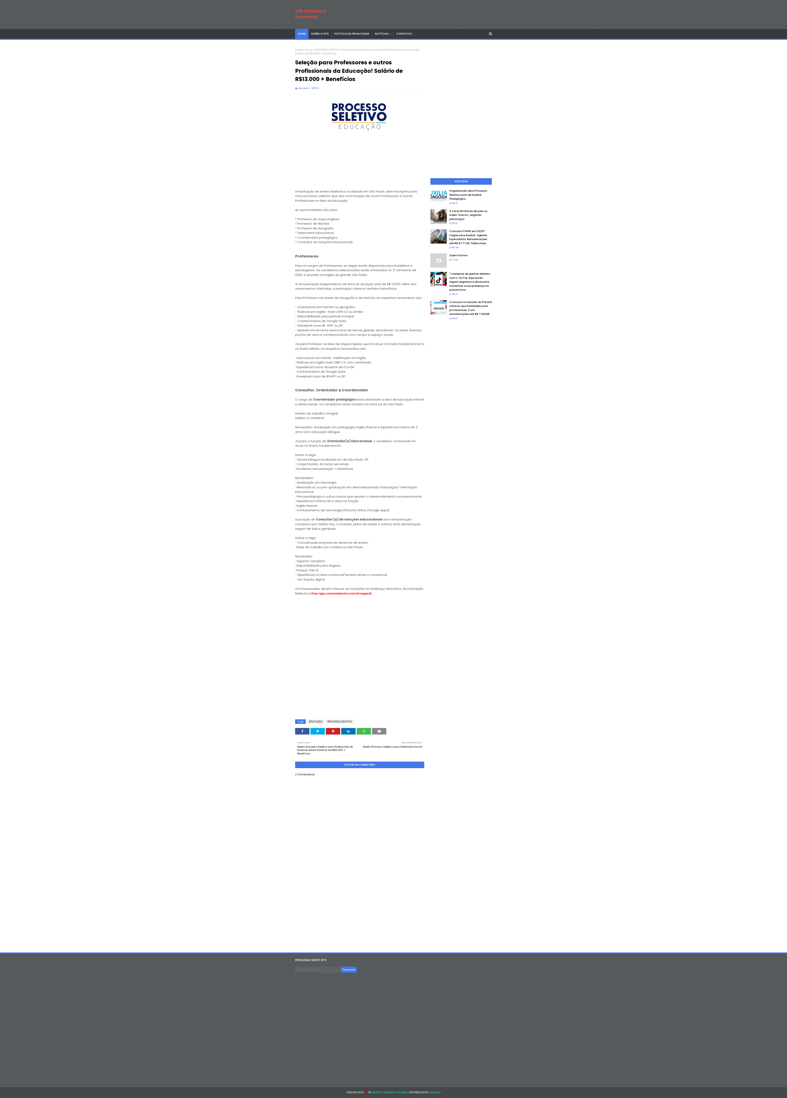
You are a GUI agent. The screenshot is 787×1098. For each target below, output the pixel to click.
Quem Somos (458, 255)
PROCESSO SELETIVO (327, 49)
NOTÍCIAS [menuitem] (381, 34)
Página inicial (303, 49)
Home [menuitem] (302, 34)
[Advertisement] (326, 162)
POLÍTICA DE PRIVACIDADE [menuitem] (351, 34)
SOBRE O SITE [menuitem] (320, 34)
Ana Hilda (304, 88)
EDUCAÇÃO (315, 721)
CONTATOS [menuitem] (404, 34)
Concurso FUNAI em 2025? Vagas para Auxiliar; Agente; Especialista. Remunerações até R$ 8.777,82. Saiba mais (468, 237)
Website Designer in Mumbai (390, 1092)
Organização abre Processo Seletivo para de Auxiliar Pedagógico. (468, 195)
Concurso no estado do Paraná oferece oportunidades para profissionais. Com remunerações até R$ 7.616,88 (470, 308)
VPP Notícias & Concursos (310, 14)
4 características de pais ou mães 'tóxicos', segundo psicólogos (468, 215)
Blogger (435, 1092)
